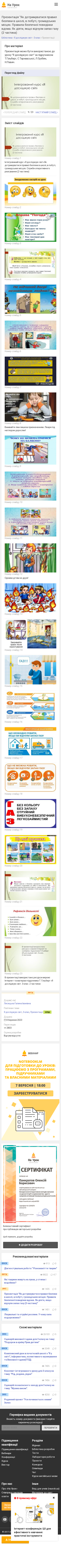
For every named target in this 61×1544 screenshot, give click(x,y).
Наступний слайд (46, 112)
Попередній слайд (15, 112)
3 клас (26, 1012)
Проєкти (37, 1460)
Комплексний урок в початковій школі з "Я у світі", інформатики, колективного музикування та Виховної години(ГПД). (30, 1356)
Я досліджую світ (13, 1012)
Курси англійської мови (44, 1476)
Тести (35, 1453)
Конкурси (37, 1464)
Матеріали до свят (42, 1492)
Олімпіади (37, 1468)
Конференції (8, 1457)
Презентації (36, 1012)
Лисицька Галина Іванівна (17, 1003)
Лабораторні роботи (43, 1456)
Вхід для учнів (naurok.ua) (45, 1488)
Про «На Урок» (9, 1488)
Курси (5, 1461)
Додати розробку (31, 1245)
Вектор (6, 1464)
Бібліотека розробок (43, 1449)
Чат (34, 1472)
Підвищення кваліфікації (15, 1449)
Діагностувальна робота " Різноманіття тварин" (30, 1268)
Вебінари (6, 1453)
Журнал (36, 1445)
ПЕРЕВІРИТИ (50, 1428)
